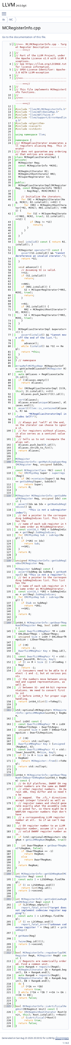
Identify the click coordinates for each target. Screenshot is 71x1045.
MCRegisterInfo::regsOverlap (42, 952)
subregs (54, 535)
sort (21, 399)
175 (7, 775)
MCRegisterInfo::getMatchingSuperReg (40, 461)
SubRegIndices (45, 532)
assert (25, 253)
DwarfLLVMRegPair (38, 631)
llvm (42, 134)
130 (7, 560)
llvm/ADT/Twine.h (41, 114)
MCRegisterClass (35, 470)
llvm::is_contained (43, 408)
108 (7, 461)
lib (3, 19)
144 (7, 622)
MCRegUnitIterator (30, 969)
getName (23, 935)
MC (11, 19)
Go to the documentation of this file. (24, 37)
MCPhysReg (32, 473)
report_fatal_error (34, 907)
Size (34, 636)
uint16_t (33, 529)
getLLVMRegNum (35, 839)
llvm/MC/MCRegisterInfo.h (47, 109)
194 (7, 873)
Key (45, 651)
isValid (31, 241)
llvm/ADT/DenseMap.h (44, 112)
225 (7, 1006)
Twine (22, 941)
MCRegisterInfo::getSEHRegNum (41, 873)
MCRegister (55, 368)
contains (39, 478)
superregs (58, 473)
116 (7, 495)
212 (7, 952)
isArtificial (36, 1017)
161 (7, 710)
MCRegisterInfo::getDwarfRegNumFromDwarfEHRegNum (40, 776)
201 (7, 899)
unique (43, 402)
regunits (44, 966)
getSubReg (26, 481)
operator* (41, 250)
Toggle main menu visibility (4, 13)
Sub (42, 535)
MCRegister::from (43, 761)
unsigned (59, 743)
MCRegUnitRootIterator (41, 1012)
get (25, 532)
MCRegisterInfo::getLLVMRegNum (40, 711)
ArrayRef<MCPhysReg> (29, 366)
